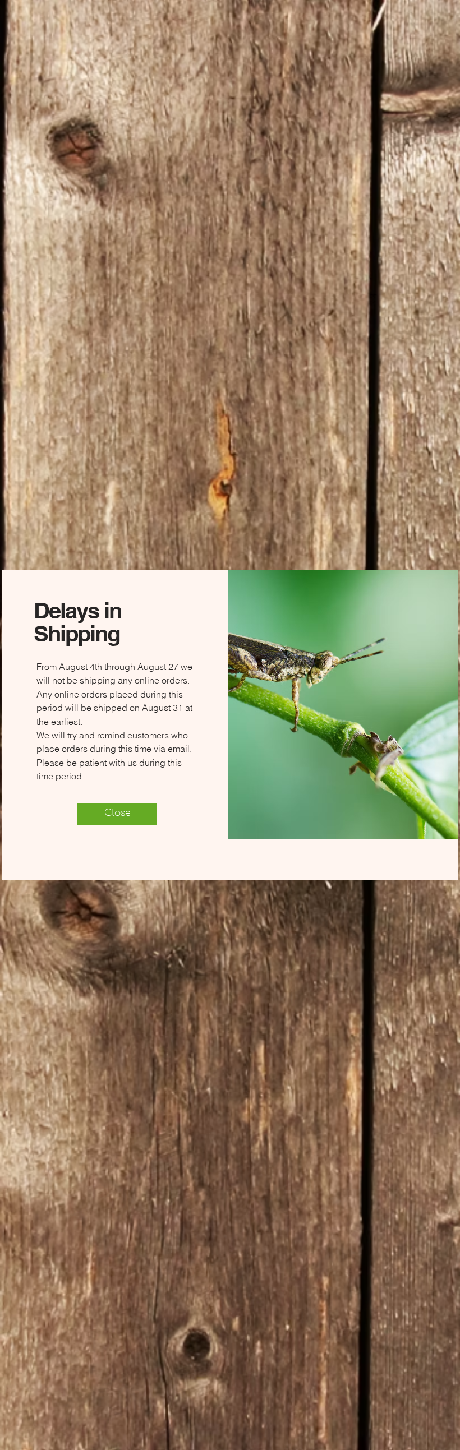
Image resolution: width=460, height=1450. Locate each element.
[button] (117, 814)
